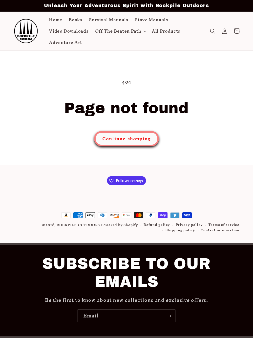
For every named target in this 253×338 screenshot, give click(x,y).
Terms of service (223, 224)
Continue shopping (126, 138)
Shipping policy (180, 230)
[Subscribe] (169, 316)
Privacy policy (189, 224)
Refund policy (157, 224)
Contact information (220, 230)
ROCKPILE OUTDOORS (78, 225)
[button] (120, 31)
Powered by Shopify (119, 225)
